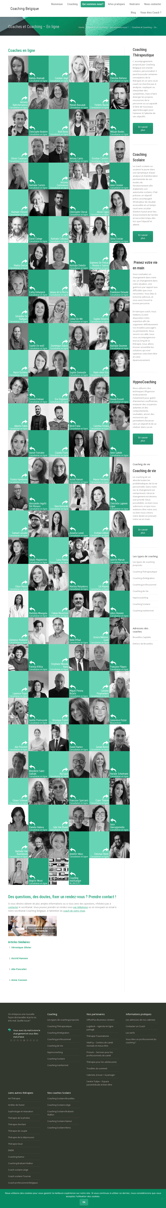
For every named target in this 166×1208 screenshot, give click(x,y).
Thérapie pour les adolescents (102, 1061)
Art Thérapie (14, 1098)
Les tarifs (130, 1032)
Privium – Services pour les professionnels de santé (100, 1054)
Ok (84, 1202)
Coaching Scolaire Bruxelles (61, 1098)
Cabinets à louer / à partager (101, 1074)
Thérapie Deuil (15, 1143)
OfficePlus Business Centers (100, 1019)
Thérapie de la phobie (19, 1117)
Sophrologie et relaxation (20, 1111)
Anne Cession (19, 980)
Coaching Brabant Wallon (20, 1163)
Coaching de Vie (140, 591)
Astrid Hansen (19, 958)
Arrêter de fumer (16, 1104)
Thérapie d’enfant (17, 1124)
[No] (162, 1198)
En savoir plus (143, 128)
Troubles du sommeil (97, 1068)
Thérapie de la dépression (21, 1137)
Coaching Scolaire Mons (59, 1127)
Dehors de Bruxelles (143, 643)
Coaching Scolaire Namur (59, 1121)
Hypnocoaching (140, 597)
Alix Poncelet (19, 969)
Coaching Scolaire (141, 604)
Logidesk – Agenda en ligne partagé (100, 1028)
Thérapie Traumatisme (98, 1036)
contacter (13, 907)
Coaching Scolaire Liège (59, 1104)
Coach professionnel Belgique (23, 1182)
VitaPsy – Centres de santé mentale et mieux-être (100, 1044)
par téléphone (80, 907)
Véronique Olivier (21, 947)
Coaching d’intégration (144, 578)
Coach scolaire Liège (18, 1169)
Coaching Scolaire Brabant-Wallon (60, 1113)
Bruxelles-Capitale (142, 637)
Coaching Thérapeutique (145, 571)
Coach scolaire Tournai (19, 1176)
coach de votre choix (74, 910)
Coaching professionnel (144, 584)
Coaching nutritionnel (143, 610)
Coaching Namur (16, 1156)
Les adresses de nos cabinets (140, 1019)
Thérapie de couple (17, 1130)
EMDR (11, 1150)
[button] (11, 1043)
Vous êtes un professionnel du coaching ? (141, 1041)
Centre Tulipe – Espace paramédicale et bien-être (99, 1083)
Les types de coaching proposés (143, 563)
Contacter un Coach (135, 1026)
